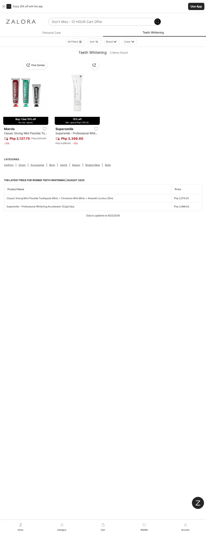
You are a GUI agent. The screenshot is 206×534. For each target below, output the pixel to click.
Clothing (8, 164)
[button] (103, 6)
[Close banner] (4, 6)
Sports (63, 164)
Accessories (37, 164)
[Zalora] (21, 22)
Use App (196, 6)
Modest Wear (92, 164)
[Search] (157, 21)
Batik (108, 164)
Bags (52, 164)
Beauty (76, 164)
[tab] (51, 33)
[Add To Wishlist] (44, 129)
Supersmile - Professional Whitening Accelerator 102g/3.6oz (40, 206)
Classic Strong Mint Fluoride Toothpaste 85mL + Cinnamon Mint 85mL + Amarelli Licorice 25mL (60, 198)
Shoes (22, 164)
